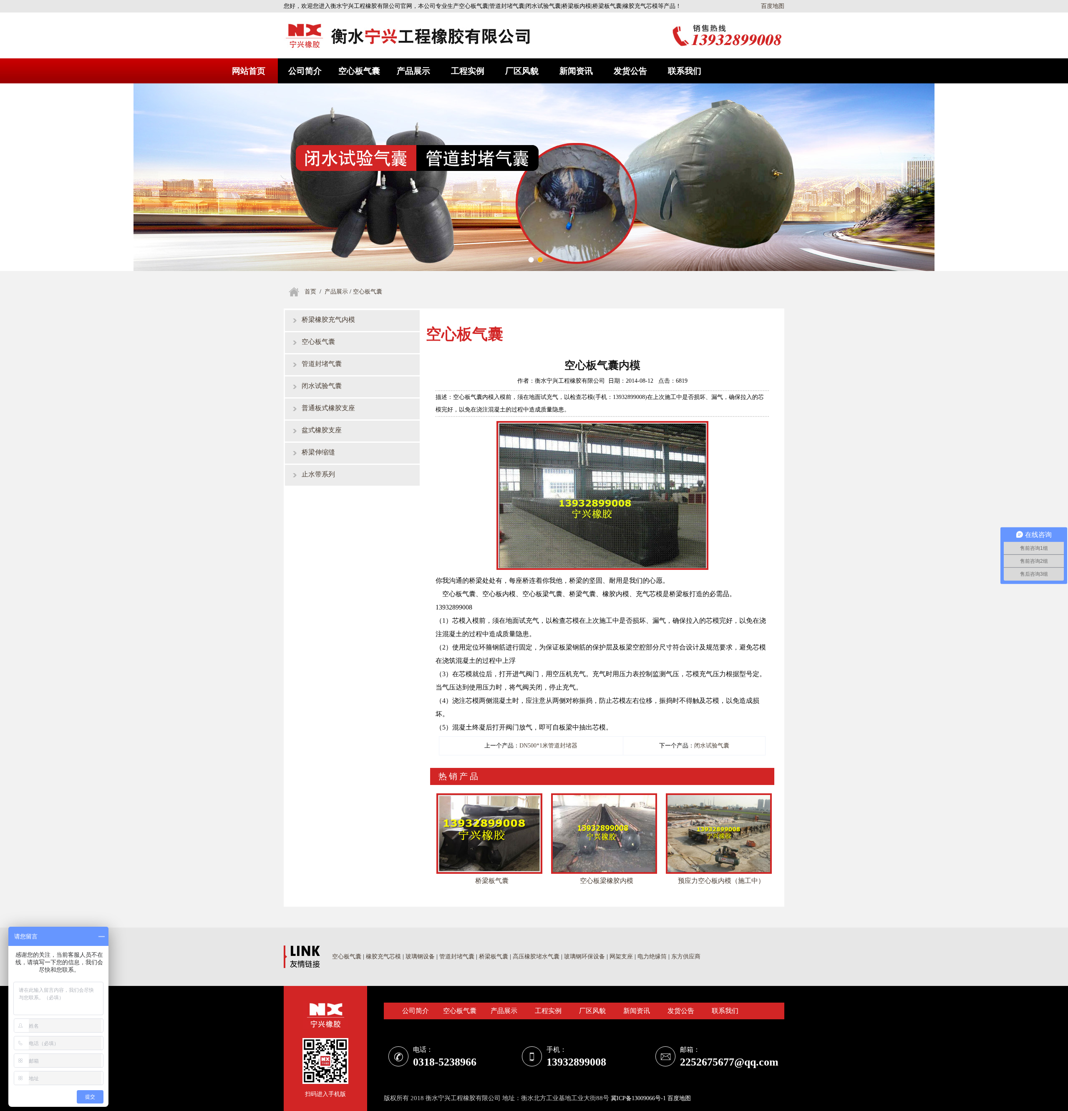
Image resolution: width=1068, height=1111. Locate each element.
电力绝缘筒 (652, 956)
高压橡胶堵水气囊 (537, 956)
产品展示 (413, 70)
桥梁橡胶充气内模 (328, 319)
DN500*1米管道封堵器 (548, 745)
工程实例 (467, 70)
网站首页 (248, 70)
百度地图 (772, 6)
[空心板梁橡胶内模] (604, 796)
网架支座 (621, 956)
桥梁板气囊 (493, 956)
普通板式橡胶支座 (328, 407)
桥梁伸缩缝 (318, 452)
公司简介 (305, 70)
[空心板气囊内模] (602, 426)
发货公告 (630, 70)
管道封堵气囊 (322, 363)
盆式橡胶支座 (322, 430)
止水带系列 (318, 474)
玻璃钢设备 (420, 956)
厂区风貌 (522, 70)
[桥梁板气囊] (489, 796)
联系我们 (684, 70)
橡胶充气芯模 (383, 956)
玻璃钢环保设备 (584, 956)
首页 (310, 291)
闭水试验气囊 (322, 385)
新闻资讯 (576, 70)
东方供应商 (685, 956)
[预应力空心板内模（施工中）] (719, 796)
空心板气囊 (359, 70)
